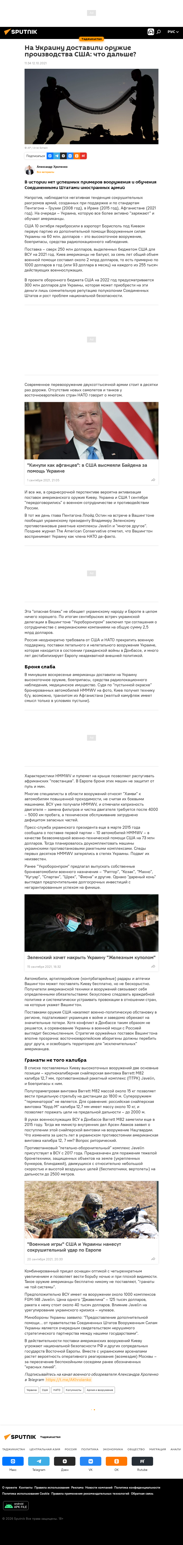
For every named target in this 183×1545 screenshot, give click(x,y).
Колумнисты (73, 1390)
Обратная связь (142, 1493)
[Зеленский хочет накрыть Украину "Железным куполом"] (91, 923)
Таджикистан (13, 1449)
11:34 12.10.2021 (36, 63)
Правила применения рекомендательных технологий (90, 1493)
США (45, 1390)
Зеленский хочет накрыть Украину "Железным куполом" (91, 957)
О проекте (9, 1487)
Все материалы (45, 172)
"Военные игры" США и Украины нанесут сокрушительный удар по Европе (74, 1247)
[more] (153, 479)
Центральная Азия (44, 1449)
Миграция (157, 1449)
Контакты (26, 1487)
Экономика (113, 1449)
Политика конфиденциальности (137, 1487)
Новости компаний (98, 1487)
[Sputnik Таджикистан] (22, 36)
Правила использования (51, 1487)
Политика (89, 1449)
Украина (32, 1390)
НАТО (56, 1390)
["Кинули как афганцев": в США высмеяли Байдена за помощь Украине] (91, 430)
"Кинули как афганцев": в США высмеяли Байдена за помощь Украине (87, 468)
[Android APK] (16, 1506)
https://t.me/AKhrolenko (68, 1379)
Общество (136, 1449)
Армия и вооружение (100, 1390)
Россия (71, 1449)
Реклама (77, 1487)
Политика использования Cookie (26, 1493)
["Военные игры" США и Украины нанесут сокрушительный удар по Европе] (91, 1209)
